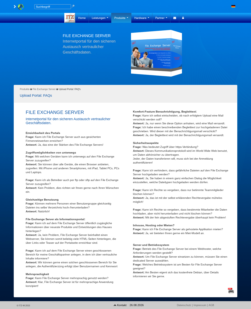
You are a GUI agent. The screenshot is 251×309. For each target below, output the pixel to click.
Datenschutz (184, 305)
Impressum (200, 305)
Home (82, 17)
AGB (211, 305)
